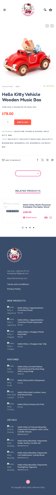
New (18, 86)
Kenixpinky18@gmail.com (18, 273)
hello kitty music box (30, 139)
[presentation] (6, 56)
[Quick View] (46, 217)
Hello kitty (13, 139)
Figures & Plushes (33, 131)
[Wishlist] (50, 217)
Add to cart (22, 122)
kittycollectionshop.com (17, 278)
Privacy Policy (14, 289)
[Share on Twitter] (41, 160)
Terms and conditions (18, 284)
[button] (4, 10)
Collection (7, 86)
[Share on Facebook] (36, 160)
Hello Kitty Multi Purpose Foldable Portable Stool (37, 206)
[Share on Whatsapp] (51, 160)
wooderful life (21, 143)
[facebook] (28, 482)
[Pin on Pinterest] (46, 160)
